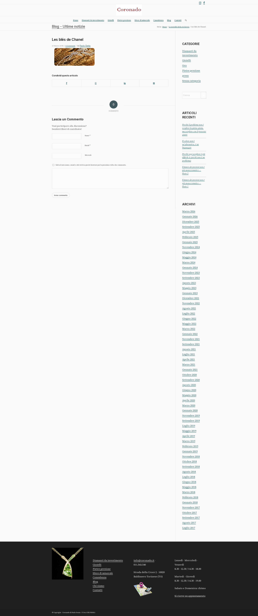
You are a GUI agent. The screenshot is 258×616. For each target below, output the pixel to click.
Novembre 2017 (191, 507)
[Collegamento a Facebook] (204, 3)
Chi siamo (98, 585)
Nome (88, 135)
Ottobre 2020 (189, 374)
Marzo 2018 (188, 492)
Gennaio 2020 (190, 410)
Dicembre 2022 (190, 298)
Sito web (88, 155)
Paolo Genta (85, 46)
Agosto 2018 (189, 471)
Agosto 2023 (189, 283)
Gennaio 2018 (190, 502)
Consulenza (99, 577)
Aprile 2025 (188, 231)
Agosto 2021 (189, 349)
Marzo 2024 (188, 262)
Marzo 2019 (188, 441)
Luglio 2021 (188, 354)
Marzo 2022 (188, 328)
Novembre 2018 (191, 456)
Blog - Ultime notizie (68, 26)
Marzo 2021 (188, 364)
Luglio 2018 (188, 476)
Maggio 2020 (189, 395)
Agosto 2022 (189, 308)
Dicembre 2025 (190, 221)
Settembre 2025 (191, 226)
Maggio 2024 (189, 257)
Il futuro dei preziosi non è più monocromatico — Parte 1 (193, 183)
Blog (95, 581)
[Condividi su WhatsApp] (95, 83)
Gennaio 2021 (190, 369)
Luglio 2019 (188, 425)
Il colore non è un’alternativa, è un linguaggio (190, 144)
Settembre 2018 (191, 466)
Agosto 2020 (189, 385)
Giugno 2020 (189, 390)
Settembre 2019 (191, 420)
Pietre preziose (191, 70)
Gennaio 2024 (190, 267)
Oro (184, 65)
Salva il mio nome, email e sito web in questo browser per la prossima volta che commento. (91, 165)
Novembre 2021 (191, 339)
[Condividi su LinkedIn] (124, 83)
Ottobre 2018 (189, 461)
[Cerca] (185, 20)
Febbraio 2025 (190, 237)
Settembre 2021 (191, 344)
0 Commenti (70, 46)
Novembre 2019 (191, 415)
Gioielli (186, 60)
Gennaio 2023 (190, 293)
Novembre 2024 (191, 247)
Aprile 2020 (188, 400)
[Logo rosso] (129, 10)
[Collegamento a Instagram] (200, 3)
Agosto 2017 (189, 522)
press (185, 75)
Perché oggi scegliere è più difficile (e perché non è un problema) (193, 157)
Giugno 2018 (189, 482)
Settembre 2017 (191, 517)
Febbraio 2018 (190, 497)
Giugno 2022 (189, 318)
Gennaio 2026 (190, 216)
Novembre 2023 (191, 272)
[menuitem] (75, 20)
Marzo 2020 (188, 405)
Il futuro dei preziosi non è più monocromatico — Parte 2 (193, 170)
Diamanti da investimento (108, 560)
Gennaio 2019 (190, 451)
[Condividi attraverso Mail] (154, 83)
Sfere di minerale (103, 573)
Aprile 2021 (188, 359)
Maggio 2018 (189, 487)
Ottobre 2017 (189, 512)
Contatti (97, 590)
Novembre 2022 (191, 303)
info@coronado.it (144, 560)
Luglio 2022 (188, 313)
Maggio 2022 (189, 323)
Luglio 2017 (188, 527)
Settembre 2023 (191, 277)
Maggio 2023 (189, 288)
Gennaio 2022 (190, 334)
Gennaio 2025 (190, 242)
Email (88, 145)
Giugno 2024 (189, 252)
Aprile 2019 (188, 436)
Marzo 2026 (188, 211)
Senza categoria (191, 80)
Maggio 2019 (189, 430)
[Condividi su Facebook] (66, 83)
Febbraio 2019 (190, 446)
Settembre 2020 (191, 379)
